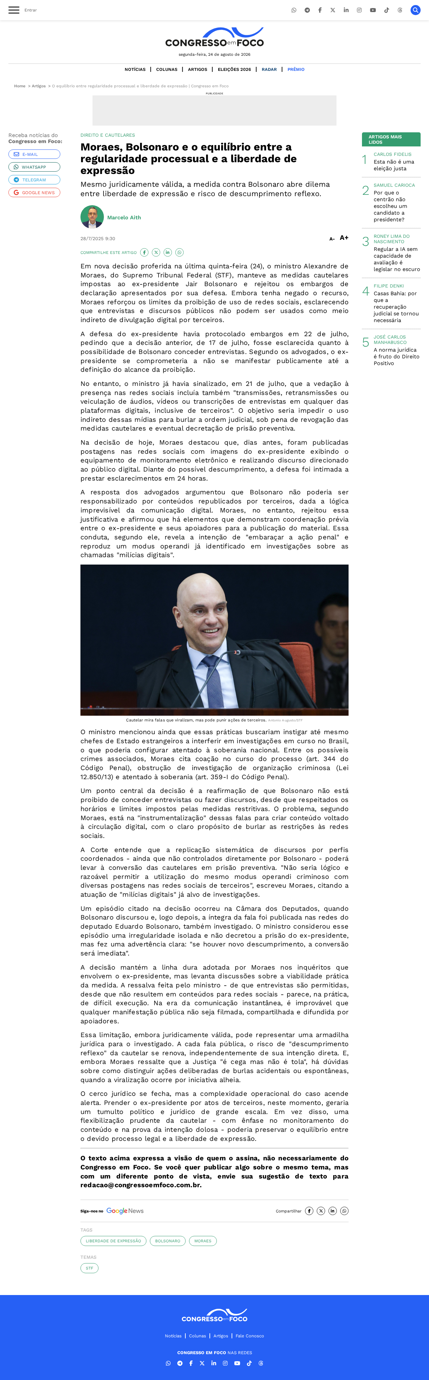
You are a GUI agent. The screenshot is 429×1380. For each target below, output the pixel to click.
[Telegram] (307, 10)
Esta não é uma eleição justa (394, 165)
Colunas (166, 69)
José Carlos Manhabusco (390, 339)
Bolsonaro (167, 1241)
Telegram (34, 179)
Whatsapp (34, 167)
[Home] (214, 37)
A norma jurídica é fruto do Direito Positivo (397, 356)
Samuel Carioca (394, 185)
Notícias (135, 69)
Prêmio (296, 69)
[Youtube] (373, 10)
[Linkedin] (346, 10)
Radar (269, 69)
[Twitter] (332, 10)
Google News (38, 192)
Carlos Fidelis (393, 154)
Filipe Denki (389, 285)
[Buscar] (416, 10)
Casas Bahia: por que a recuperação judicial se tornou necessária (396, 306)
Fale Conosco (250, 1335)
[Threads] (399, 10)
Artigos (197, 69)
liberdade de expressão (113, 1241)
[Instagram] (359, 10)
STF (89, 1268)
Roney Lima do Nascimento (392, 238)
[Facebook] (320, 10)
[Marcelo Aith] (92, 217)
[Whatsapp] (294, 10)
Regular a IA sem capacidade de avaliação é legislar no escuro (397, 259)
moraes (202, 1241)
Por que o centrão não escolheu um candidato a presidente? (390, 206)
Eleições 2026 (234, 69)
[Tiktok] (386, 10)
